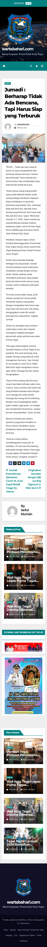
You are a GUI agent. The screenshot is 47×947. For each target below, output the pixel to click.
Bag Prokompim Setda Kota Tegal (31, 930)
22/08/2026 (14, 849)
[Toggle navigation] (42, 66)
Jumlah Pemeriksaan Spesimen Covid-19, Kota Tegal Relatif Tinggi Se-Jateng (14, 481)
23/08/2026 (14, 790)
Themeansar (24, 923)
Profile (39, 935)
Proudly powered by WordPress (15, 920)
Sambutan (23, 941)
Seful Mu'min (23, 124)
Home (6, 930)
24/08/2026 (14, 760)
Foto (15, 935)
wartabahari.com (17, 49)
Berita (7, 83)
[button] (31, 66)
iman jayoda (29, 557)
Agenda (13, 930)
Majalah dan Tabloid (27, 935)
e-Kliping (8, 935)
